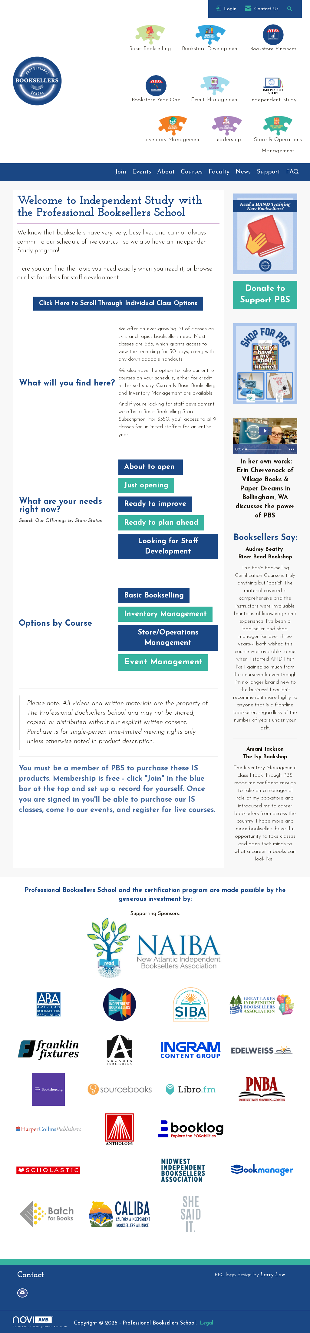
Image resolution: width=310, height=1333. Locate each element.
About (166, 172)
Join (120, 172)
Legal (206, 1323)
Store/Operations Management (168, 638)
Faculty (219, 172)
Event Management (163, 662)
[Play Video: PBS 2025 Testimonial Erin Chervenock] (265, 431)
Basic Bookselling (154, 595)
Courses (192, 172)
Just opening (146, 485)
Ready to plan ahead (161, 523)
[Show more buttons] (291, 449)
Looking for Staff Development (168, 546)
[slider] (264, 449)
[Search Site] (290, 9)
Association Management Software (40, 1326)
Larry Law (272, 1274)
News (243, 172)
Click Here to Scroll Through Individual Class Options (118, 303)
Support (268, 172)
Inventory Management (165, 614)
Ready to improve (155, 504)
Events (141, 172)
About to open (150, 467)
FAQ (292, 172)
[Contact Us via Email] (22, 1292)
